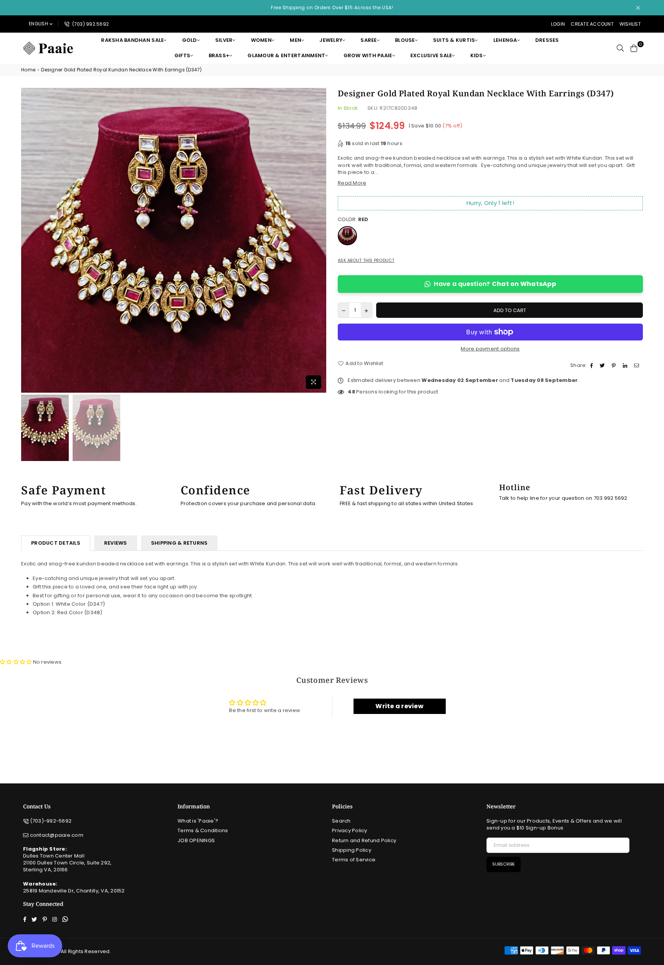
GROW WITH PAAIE (368, 55)
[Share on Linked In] (626, 365)
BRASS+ (219, 55)
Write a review (399, 706)
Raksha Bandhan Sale (132, 40)
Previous (28, 240)
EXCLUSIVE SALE (431, 55)
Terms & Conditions (203, 830)
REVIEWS (115, 543)
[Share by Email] (637, 365)
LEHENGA (505, 40)
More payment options (490, 348)
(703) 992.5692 (90, 24)
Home (28, 70)
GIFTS (182, 55)
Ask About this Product (366, 260)
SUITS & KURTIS (454, 40)
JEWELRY (330, 40)
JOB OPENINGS (196, 840)
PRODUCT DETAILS (55, 543)
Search (341, 821)
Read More (352, 183)
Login (558, 24)
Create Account (592, 24)
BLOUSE (405, 40)
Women (261, 40)
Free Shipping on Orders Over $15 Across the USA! (332, 7)
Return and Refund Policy (364, 840)
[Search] (620, 48)
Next (319, 240)
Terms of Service (353, 859)
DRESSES (547, 40)
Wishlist (630, 24)
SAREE (368, 40)
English (38, 23)
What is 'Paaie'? (198, 821)
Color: (353, 219)
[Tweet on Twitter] (603, 365)
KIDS (476, 55)
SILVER (224, 40)
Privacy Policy (349, 830)
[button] (16, 662)
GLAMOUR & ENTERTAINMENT (286, 55)
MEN (295, 40)
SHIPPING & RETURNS (179, 543)
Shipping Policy (351, 850)
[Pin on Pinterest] (615, 365)
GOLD (189, 40)
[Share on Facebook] (592, 365)
